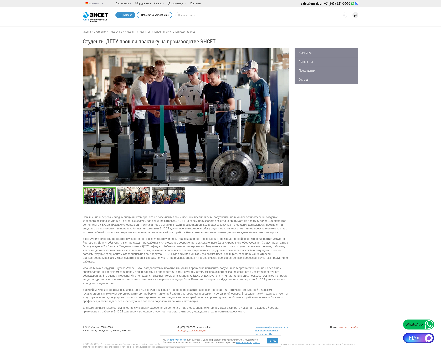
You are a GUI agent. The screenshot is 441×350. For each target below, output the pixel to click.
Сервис (158, 3)
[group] (186, 117)
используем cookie (176, 339)
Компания (305, 52)
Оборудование (143, 3)
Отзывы (304, 79)
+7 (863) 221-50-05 (337, 3)
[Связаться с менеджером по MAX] (356, 3)
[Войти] (355, 15)
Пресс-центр (307, 70)
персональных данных (248, 342)
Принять (272, 341)
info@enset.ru (204, 327)
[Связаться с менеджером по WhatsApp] (352, 3)
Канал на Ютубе (197, 330)
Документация (176, 3)
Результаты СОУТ (264, 334)
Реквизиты (306, 61)
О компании (122, 3)
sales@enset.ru (311, 3)
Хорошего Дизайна (348, 327)
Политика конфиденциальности (271, 327)
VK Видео (182, 330)
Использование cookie (266, 330)
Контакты (195, 3)
